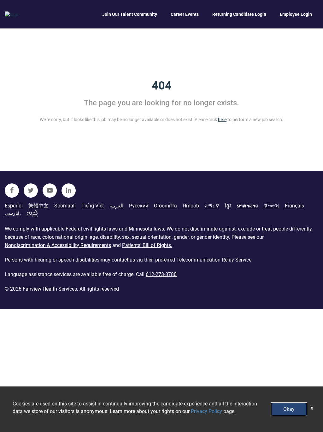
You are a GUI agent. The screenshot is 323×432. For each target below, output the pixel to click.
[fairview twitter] (31, 190)
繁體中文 (38, 206)
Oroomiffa (165, 206)
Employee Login (296, 14)
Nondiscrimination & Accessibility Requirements (58, 245)
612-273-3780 (161, 274)
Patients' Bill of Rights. (147, 245)
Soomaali (65, 206)
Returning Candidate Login (239, 14)
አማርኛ (212, 206)
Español (14, 206)
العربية (116, 206)
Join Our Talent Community (129, 14)
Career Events (185, 14)
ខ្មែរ (228, 206)
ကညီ (32, 213)
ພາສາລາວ (247, 206)
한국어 (271, 206)
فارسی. (13, 213)
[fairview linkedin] (69, 190)
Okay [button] (289, 409)
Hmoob (191, 206)
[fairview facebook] (12, 190)
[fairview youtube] (50, 190)
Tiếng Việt (92, 206)
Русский (138, 206)
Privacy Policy (206, 411)
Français (294, 206)
